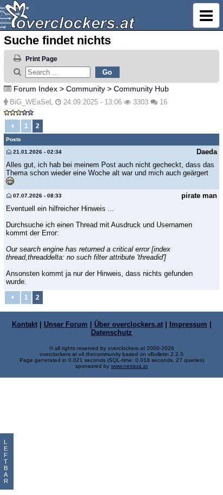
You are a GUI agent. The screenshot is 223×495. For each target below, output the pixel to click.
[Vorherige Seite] (12, 126)
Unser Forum (66, 324)
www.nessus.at (129, 366)
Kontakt (24, 324)
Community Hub (141, 88)
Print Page (41, 59)
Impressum (188, 324)
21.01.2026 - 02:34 (36, 152)
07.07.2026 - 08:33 (36, 196)
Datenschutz (111, 332)
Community (85, 88)
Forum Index (35, 88)
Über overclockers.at (128, 324)
